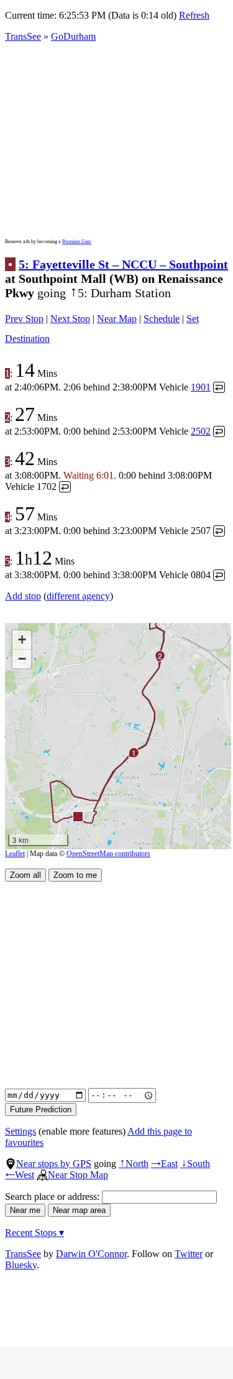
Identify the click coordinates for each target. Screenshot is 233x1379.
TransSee (23, 36)
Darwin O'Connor (91, 1253)
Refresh (194, 15)
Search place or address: (53, 1196)
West (19, 1174)
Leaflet (15, 853)
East (164, 1163)
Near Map (117, 318)
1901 (201, 387)
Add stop (23, 596)
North (133, 1163)
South (195, 1163)
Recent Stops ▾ (34, 1232)
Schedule (162, 318)
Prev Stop (24, 318)
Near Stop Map (78, 1174)
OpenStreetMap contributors (108, 853)
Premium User (76, 241)
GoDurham (73, 36)
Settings (20, 1131)
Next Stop (70, 318)
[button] (77, 816)
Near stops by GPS (53, 1163)
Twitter (189, 1253)
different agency (78, 596)
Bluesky (21, 1265)
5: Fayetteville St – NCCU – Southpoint (123, 264)
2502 (201, 431)
